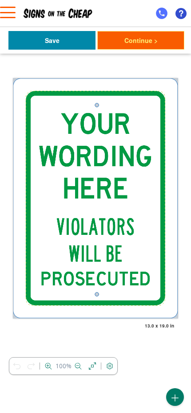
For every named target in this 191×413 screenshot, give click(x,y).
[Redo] (31, 366)
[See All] (92, 366)
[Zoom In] (48, 366)
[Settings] (109, 366)
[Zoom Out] (78, 366)
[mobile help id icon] (162, 13)
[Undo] (17, 366)
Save (52, 40)
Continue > (141, 40)
